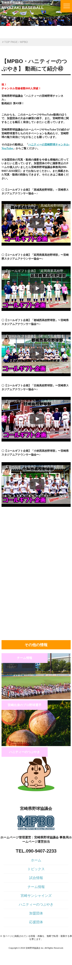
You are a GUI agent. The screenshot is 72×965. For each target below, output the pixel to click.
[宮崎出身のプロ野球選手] (36, 745)
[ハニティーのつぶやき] (36, 792)
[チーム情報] (36, 698)
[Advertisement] (36, 539)
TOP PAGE (11, 41)
